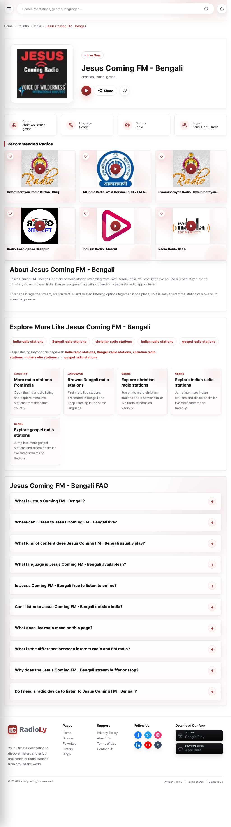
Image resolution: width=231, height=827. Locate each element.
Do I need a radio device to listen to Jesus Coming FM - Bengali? (76, 691)
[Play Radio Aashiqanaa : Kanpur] (40, 226)
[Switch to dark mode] (222, 9)
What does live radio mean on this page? (53, 628)
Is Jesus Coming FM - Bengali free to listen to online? (66, 585)
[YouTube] (148, 745)
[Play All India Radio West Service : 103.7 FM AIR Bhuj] (115, 169)
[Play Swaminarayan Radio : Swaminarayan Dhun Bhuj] (191, 169)
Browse (68, 738)
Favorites (69, 743)
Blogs (67, 754)
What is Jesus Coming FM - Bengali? (50, 501)
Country (23, 26)
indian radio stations (157, 341)
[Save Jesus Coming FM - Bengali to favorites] (124, 91)
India (37, 26)
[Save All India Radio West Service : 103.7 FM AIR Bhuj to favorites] (85, 156)
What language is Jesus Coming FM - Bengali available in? (70, 564)
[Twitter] (148, 735)
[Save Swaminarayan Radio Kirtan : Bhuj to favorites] (10, 156)
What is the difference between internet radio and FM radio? (72, 649)
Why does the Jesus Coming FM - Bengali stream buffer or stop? (77, 670)
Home (8, 26)
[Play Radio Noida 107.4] (191, 226)
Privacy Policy (107, 733)
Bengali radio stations (69, 341)
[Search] (206, 9)
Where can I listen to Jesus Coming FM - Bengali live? (66, 522)
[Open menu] (9, 8)
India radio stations (28, 341)
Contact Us (105, 749)
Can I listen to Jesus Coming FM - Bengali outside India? (68, 606)
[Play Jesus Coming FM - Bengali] (86, 91)
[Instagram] (158, 735)
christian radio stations (113, 341)
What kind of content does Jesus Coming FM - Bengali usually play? (80, 543)
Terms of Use (106, 743)
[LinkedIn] (138, 745)
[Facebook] (138, 735)
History (68, 749)
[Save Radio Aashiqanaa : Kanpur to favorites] (10, 213)
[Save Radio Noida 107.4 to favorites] (161, 213)
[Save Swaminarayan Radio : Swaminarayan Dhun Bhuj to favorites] (161, 156)
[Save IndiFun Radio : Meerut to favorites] (85, 213)
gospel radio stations (198, 341)
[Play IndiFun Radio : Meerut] (115, 226)
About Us (104, 738)
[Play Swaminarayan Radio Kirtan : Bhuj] (40, 169)
